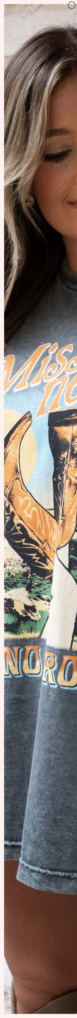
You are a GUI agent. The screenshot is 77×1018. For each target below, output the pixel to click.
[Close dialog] (71, 5)
